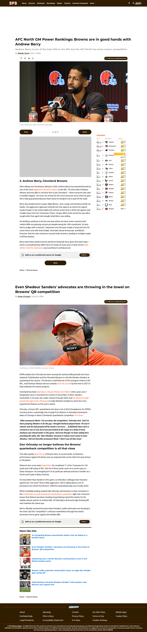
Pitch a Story (48, 616)
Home (22, 270)
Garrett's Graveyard (80, 3)
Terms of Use (98, 616)
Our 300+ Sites (98, 612)
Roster (59, 3)
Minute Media (17, 626)
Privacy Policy (78, 616)
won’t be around (64, 383)
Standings (51, 3)
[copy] (32, 58)
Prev (26, 132)
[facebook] (129, 3)
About (22, 612)
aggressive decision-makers (46, 189)
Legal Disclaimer (27, 620)
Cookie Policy (121, 616)
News (24, 3)
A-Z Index (76, 620)
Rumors (32, 3)
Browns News (32, 270)
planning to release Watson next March (54, 392)
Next (85, 132)
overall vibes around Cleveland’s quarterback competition (47, 494)
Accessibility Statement (53, 620)
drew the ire (39, 454)
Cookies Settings (99, 620)
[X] (133, 3)
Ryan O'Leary (24, 296)
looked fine (46, 465)
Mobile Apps (121, 612)
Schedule (41, 3)
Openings (47, 612)
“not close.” (79, 415)
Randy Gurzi (23, 53)
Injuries (67, 3)
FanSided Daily (26, 616)
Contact (75, 612)
